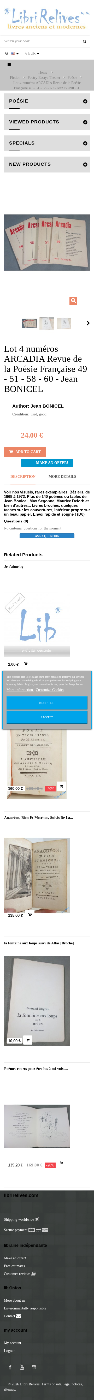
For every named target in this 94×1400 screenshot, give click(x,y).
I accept (47, 717)
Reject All (47, 703)
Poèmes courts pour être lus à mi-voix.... (36, 1069)
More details (62, 477)
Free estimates (14, 1266)
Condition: (21, 414)
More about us (14, 1300)
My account (12, 1343)
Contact (10, 1316)
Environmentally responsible (25, 1308)
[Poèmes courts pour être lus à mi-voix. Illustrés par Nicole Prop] (47, 1126)
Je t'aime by (14, 567)
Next (88, 323)
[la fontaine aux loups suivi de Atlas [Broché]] (47, 1001)
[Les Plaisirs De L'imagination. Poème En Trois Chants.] (47, 750)
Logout (9, 1351)
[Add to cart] (25, 663)
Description (23, 477)
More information (20, 690)
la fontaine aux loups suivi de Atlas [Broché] (39, 943)
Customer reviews (17, 1274)
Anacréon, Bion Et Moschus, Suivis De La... (38, 818)
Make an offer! (15, 1258)
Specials (22, 143)
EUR (30, 53)
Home (42, 72)
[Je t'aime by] (47, 624)
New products (30, 164)
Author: (20, 406)
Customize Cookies (50, 690)
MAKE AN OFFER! (52, 463)
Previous (5, 323)
